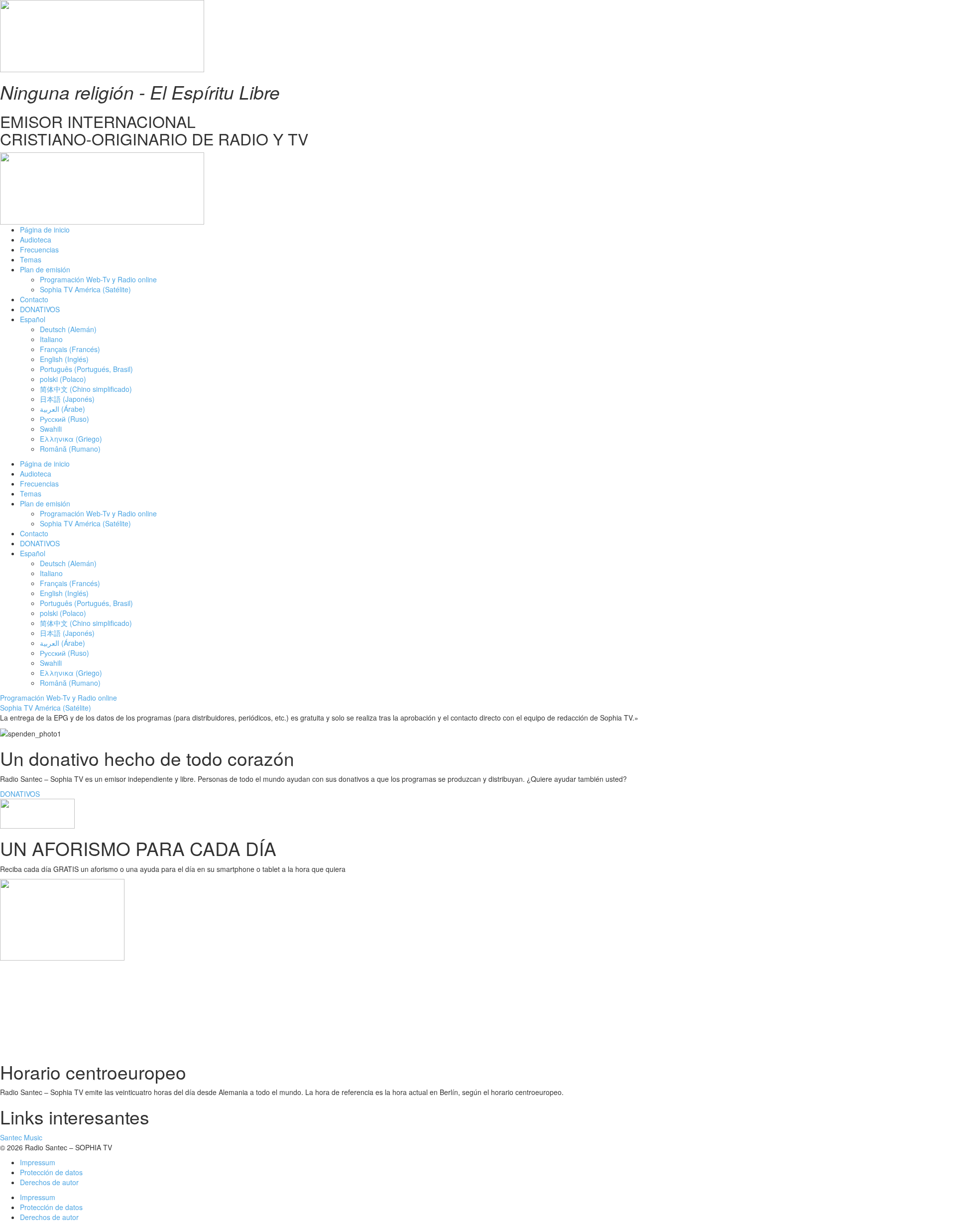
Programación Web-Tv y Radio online (98, 279)
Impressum (37, 1162)
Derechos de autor (49, 1182)
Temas (30, 259)
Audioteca (35, 240)
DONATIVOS (40, 309)
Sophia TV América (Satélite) (85, 289)
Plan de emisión (45, 269)
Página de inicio (45, 230)
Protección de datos (51, 1172)
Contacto (34, 299)
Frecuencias (39, 249)
